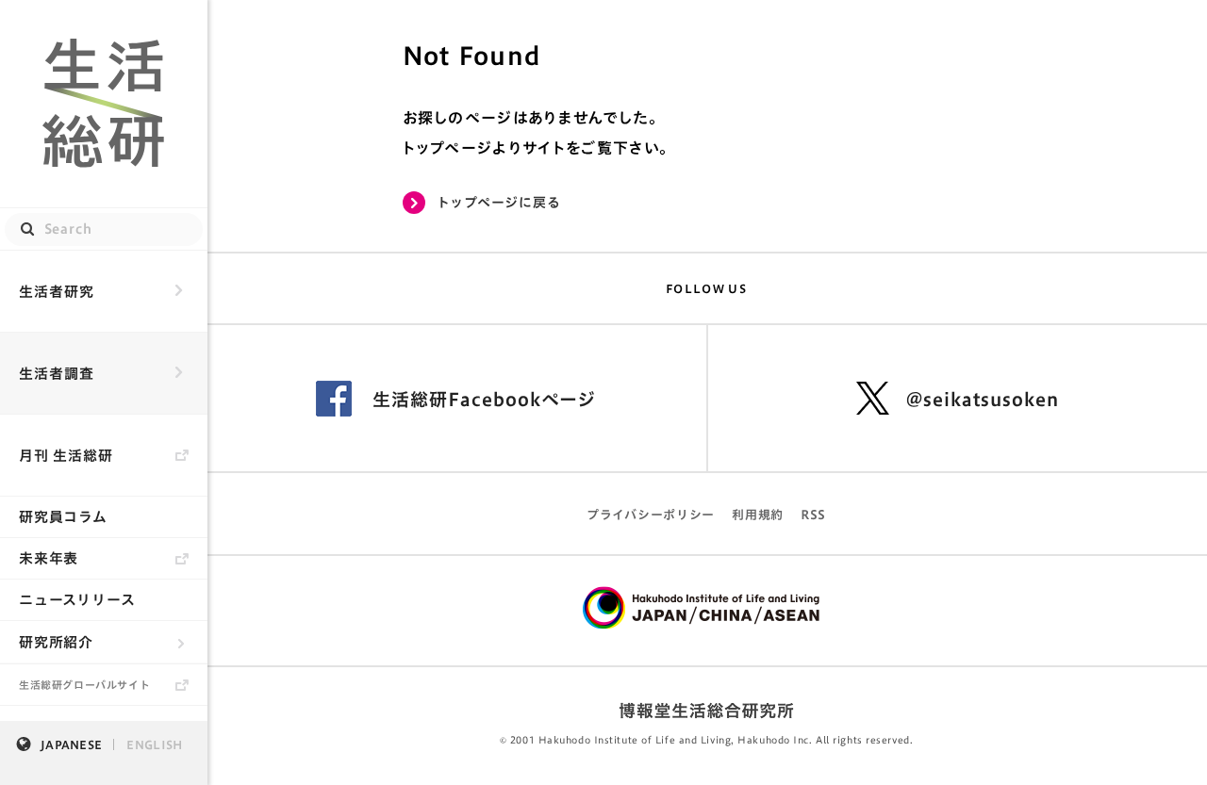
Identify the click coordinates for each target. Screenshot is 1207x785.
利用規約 (758, 515)
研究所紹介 (56, 642)
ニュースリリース (77, 600)
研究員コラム (63, 517)
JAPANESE (71, 744)
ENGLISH (154, 744)
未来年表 (48, 558)
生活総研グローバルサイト (84, 684)
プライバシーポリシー (651, 515)
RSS (813, 515)
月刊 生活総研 (66, 456)
